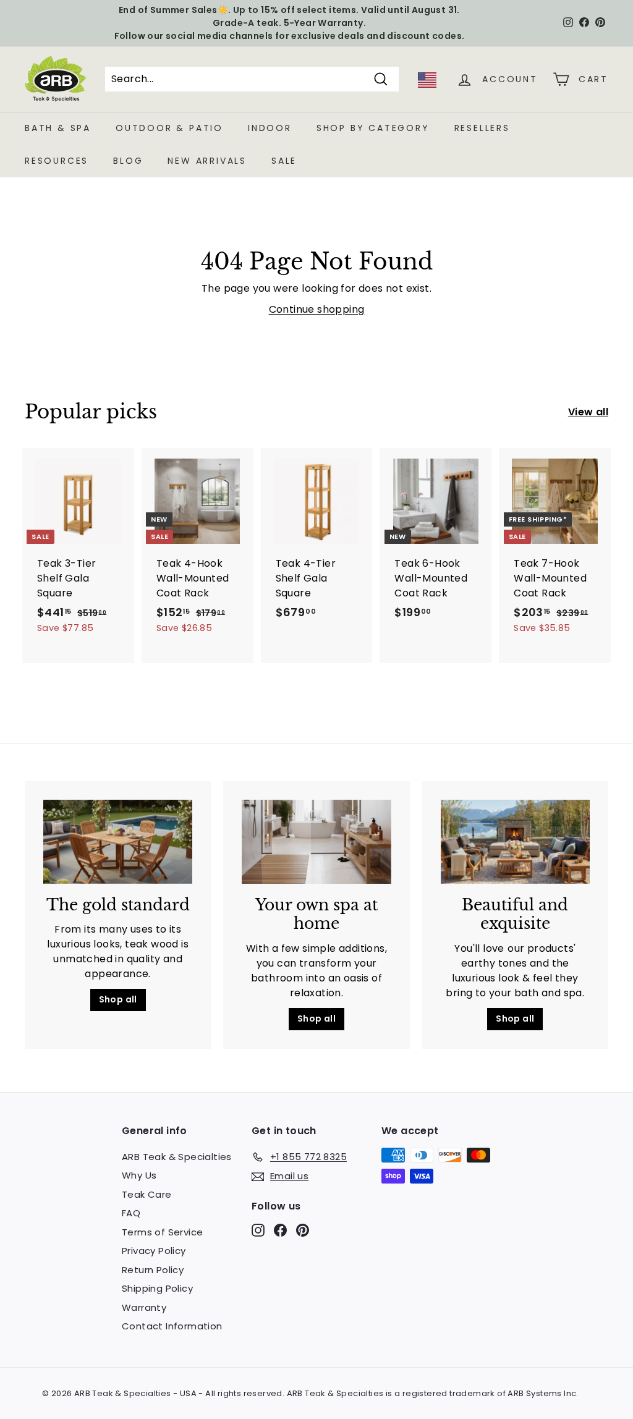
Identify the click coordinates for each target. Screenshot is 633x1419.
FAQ (131, 1212)
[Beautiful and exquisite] (515, 842)
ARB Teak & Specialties (177, 1156)
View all (588, 412)
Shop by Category (373, 128)
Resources (56, 161)
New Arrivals (207, 161)
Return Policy (153, 1269)
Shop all (118, 999)
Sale (284, 161)
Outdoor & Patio (169, 128)
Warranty (144, 1307)
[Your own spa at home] (316, 842)
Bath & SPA (58, 128)
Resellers (482, 128)
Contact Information (172, 1325)
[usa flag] (427, 84)
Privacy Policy (154, 1250)
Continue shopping (317, 309)
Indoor (270, 128)
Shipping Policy (157, 1288)
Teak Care (147, 1194)
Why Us (139, 1175)
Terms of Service (162, 1232)
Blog (128, 161)
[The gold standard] (117, 842)
